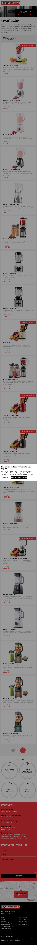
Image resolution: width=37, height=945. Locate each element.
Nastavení (5, 478)
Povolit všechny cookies (19, 478)
